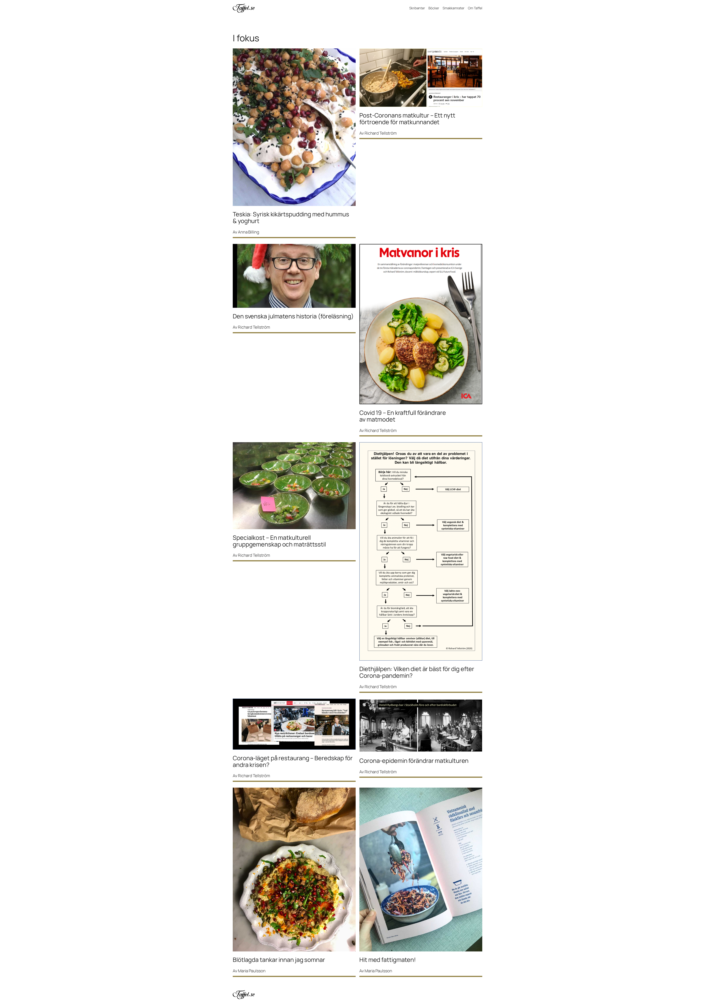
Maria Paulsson (252, 971)
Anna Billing (248, 232)
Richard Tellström (381, 133)
